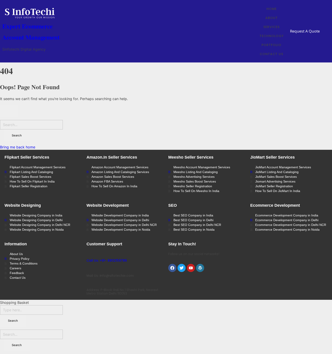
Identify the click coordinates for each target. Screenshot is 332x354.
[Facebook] (172, 268)
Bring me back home (17, 147)
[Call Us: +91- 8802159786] (89, 254)
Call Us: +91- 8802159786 (107, 260)
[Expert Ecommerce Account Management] (36, 13)
